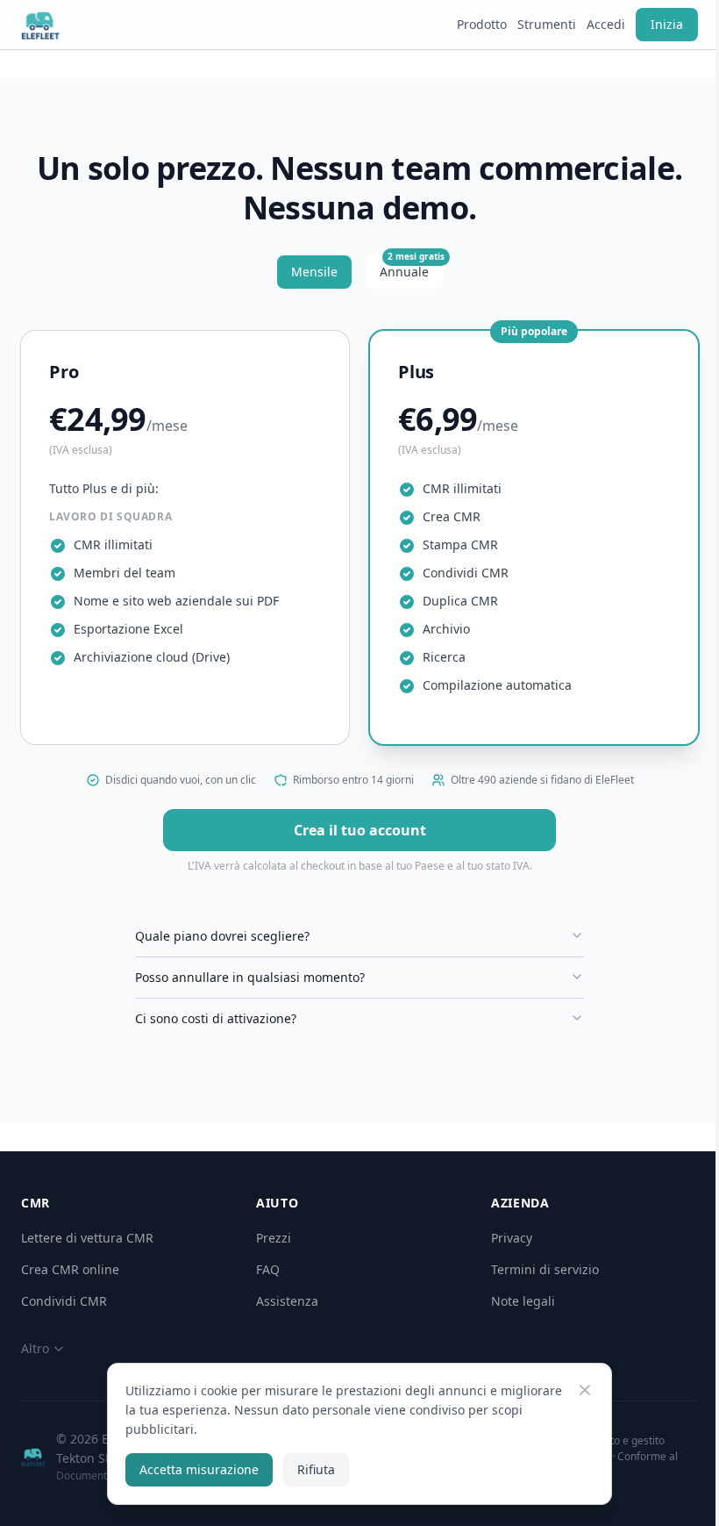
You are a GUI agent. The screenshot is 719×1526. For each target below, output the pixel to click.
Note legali (523, 1301)
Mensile (314, 271)
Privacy (511, 1237)
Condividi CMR (64, 1301)
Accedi (606, 24)
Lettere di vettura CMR (87, 1237)
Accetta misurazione (193, 1469)
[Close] (578, 1390)
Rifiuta (310, 1469)
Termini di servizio (545, 1269)
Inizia (667, 24)
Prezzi (273, 1237)
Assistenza (287, 1301)
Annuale (411, 267)
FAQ (268, 1269)
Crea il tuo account (360, 830)
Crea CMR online (70, 1269)
